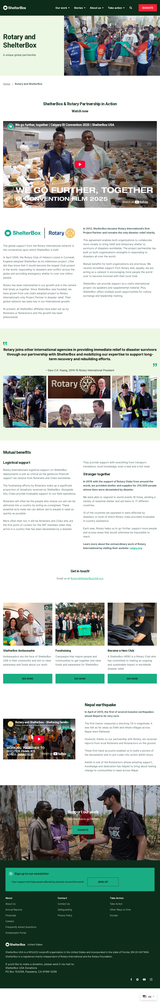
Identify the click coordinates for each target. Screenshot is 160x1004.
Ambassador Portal (15, 932)
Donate (83, 829)
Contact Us (64, 903)
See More (27, 678)
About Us (10, 903)
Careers (9, 921)
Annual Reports (13, 909)
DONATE (147, 7)
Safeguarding (65, 909)
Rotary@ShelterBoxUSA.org (86, 578)
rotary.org (136, 548)
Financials (10, 915)
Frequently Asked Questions (20, 926)
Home (6, 83)
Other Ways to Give (120, 909)
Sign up (103, 881)
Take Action (116, 903)
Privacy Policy (65, 915)
